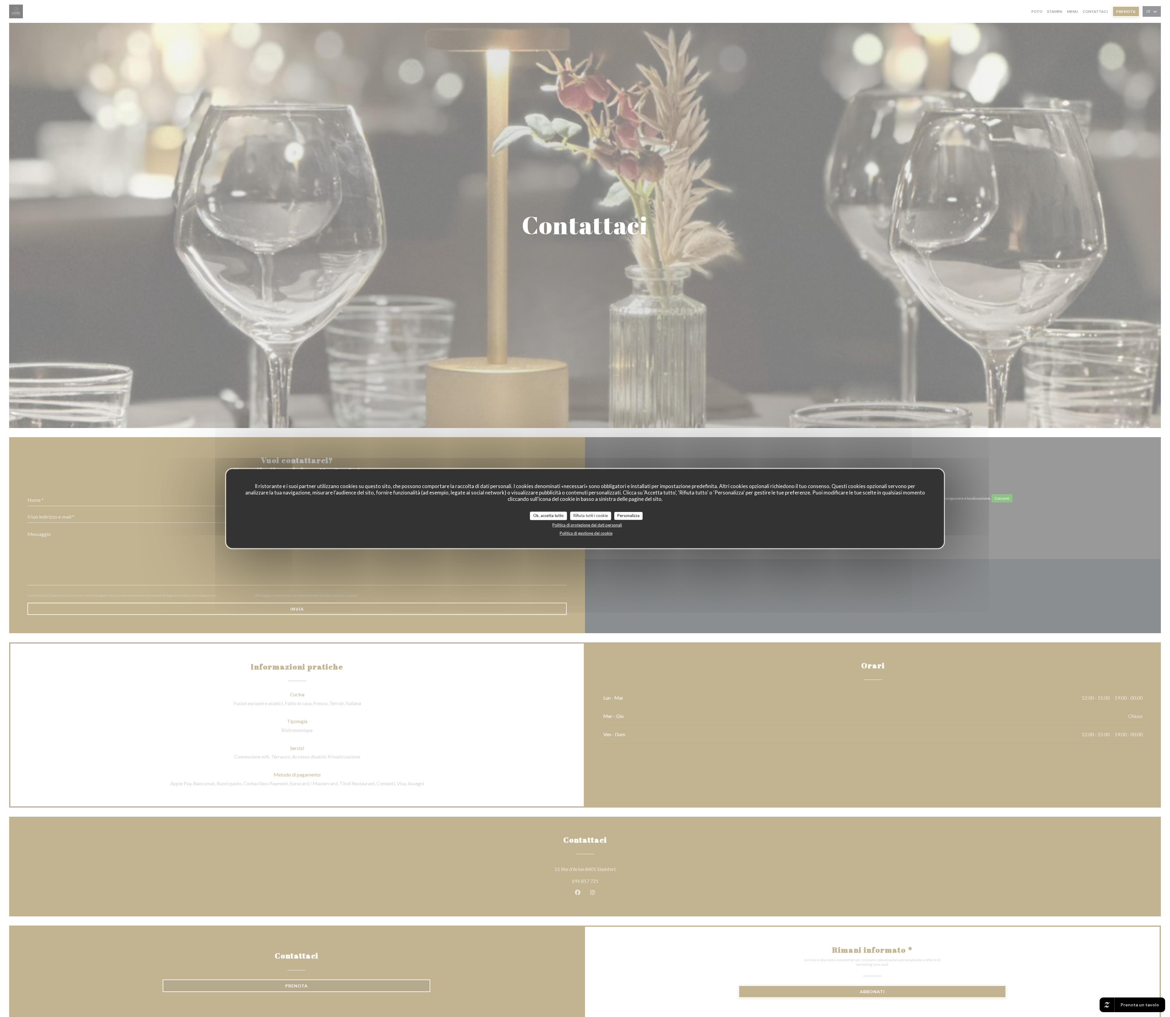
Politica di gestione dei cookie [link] (586, 533)
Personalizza (628, 515)
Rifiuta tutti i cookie (590, 515)
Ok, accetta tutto (548, 515)
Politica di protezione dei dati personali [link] (587, 525)
